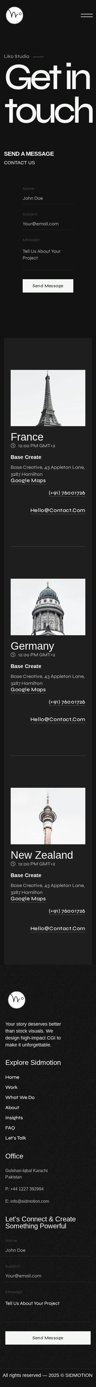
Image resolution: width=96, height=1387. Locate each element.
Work (11, 1087)
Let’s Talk (15, 1138)
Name (28, 189)
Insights (14, 1118)
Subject (30, 214)
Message (31, 240)
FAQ (10, 1128)
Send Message (48, 285)
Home (12, 1077)
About (12, 1107)
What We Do (20, 1097)
